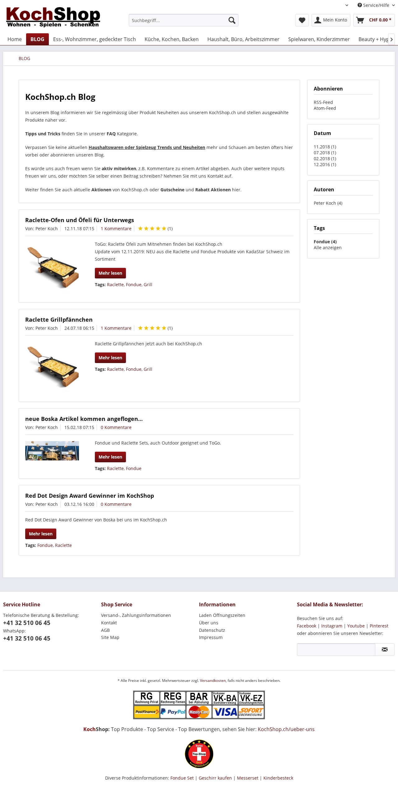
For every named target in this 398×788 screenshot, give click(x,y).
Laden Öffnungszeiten (222, 615)
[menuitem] (183, 20)
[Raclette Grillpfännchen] (52, 369)
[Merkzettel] (302, 20)
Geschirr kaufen (215, 778)
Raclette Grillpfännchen (59, 319)
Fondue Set (182, 778)
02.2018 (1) (325, 158)
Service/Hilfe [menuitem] (376, 5)
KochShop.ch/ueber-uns (286, 729)
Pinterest (379, 626)
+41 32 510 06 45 (26, 623)
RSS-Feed (323, 102)
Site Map (110, 637)
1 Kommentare (116, 228)
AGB (105, 630)
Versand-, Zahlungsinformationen (136, 615)
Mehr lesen (110, 273)
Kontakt (109, 623)
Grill (148, 284)
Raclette (115, 284)
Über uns (208, 623)
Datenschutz (212, 630)
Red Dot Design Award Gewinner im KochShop (89, 495)
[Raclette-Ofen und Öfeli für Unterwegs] (52, 269)
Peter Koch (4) (328, 203)
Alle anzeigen (328, 247)
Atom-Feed (325, 108)
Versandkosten (213, 680)
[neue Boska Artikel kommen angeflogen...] (52, 450)
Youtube (356, 626)
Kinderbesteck (278, 778)
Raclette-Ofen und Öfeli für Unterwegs (79, 220)
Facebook (306, 626)
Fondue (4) (325, 242)
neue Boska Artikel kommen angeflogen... (84, 418)
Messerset (247, 778)
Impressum (211, 637)
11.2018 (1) (325, 147)
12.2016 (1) (325, 164)
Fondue (133, 284)
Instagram (331, 626)
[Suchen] (231, 20)
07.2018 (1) (325, 153)
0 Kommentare (116, 427)
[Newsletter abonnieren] (385, 649)
